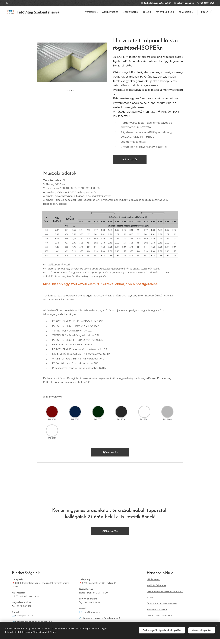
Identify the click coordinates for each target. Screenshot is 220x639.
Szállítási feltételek (156, 585)
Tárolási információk (157, 609)
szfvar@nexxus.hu (185, 2)
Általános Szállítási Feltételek (162, 603)
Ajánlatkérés (153, 579)
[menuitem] (92, 12)
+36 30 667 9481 (207, 2)
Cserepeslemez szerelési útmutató (165, 591)
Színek (150, 597)
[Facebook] (7, 3)
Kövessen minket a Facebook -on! (101, 618)
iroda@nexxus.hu (91, 612)
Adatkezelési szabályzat (159, 615)
